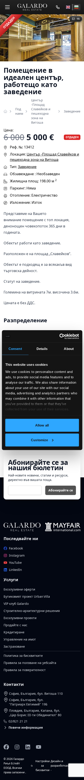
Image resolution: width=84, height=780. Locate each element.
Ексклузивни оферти (19, 589)
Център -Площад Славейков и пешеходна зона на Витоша (40, 111)
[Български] (76, 7)
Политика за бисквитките (23, 655)
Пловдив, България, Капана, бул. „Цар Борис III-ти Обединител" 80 (35, 712)
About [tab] (69, 349)
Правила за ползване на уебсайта (30, 663)
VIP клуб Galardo (16, 603)
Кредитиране (14, 632)
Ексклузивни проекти (20, 618)
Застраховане (14, 646)
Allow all (42, 425)
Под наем (19, 111)
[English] (68, 7)
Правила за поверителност (25, 670)
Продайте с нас (15, 625)
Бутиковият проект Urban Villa (27, 596)
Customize (39, 440)
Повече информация (26, 727)
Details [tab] (42, 349)
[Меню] (7, 7)
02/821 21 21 (18, 721)
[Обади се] (57, 7)
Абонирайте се (60, 490)
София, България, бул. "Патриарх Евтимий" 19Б (28, 702)
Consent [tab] (15, 349)
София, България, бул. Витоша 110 (36, 693)
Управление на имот (20, 639)
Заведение (72, 111)
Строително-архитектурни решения (32, 611)
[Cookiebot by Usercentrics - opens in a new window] (60, 336)
